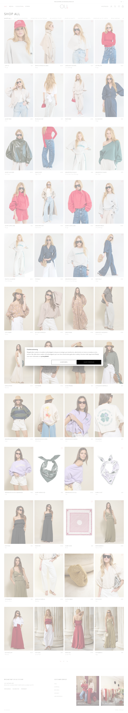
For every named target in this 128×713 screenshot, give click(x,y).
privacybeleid (45, 356)
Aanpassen (63, 362)
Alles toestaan (89, 362)
